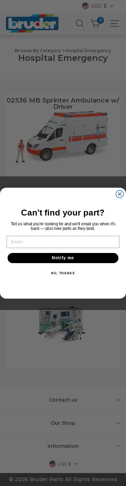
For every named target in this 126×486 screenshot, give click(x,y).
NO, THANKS (63, 273)
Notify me (63, 258)
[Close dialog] (120, 194)
